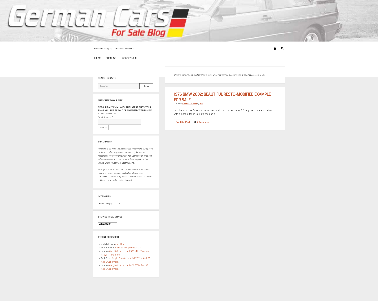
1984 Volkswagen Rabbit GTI (127, 248)
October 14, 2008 (189, 104)
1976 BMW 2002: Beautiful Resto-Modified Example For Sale (222, 97)
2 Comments (203, 122)
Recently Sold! (129, 57)
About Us (111, 57)
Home (97, 57)
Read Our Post (184, 123)
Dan (201, 104)
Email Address (105, 117)
